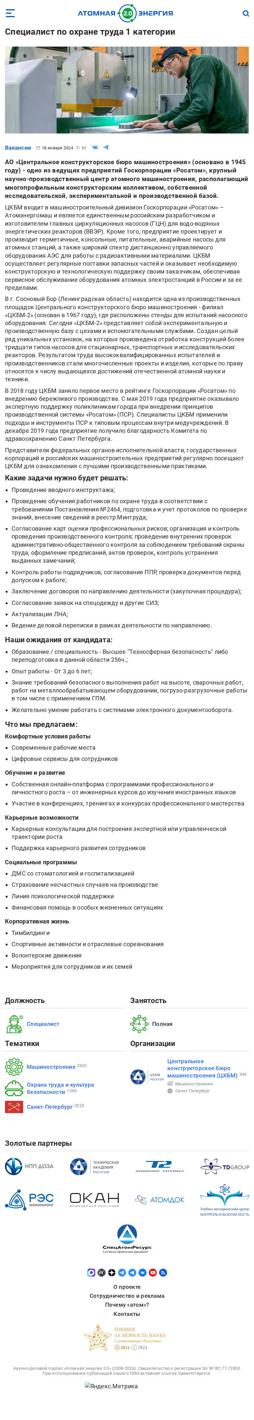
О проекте (127, 1287)
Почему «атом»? (127, 1304)
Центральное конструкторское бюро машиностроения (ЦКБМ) (202, 1068)
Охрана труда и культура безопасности (60, 1088)
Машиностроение (51, 1067)
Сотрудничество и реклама (127, 1295)
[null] (95, 147)
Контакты (126, 1314)
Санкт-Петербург (50, 1106)
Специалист (43, 1024)
